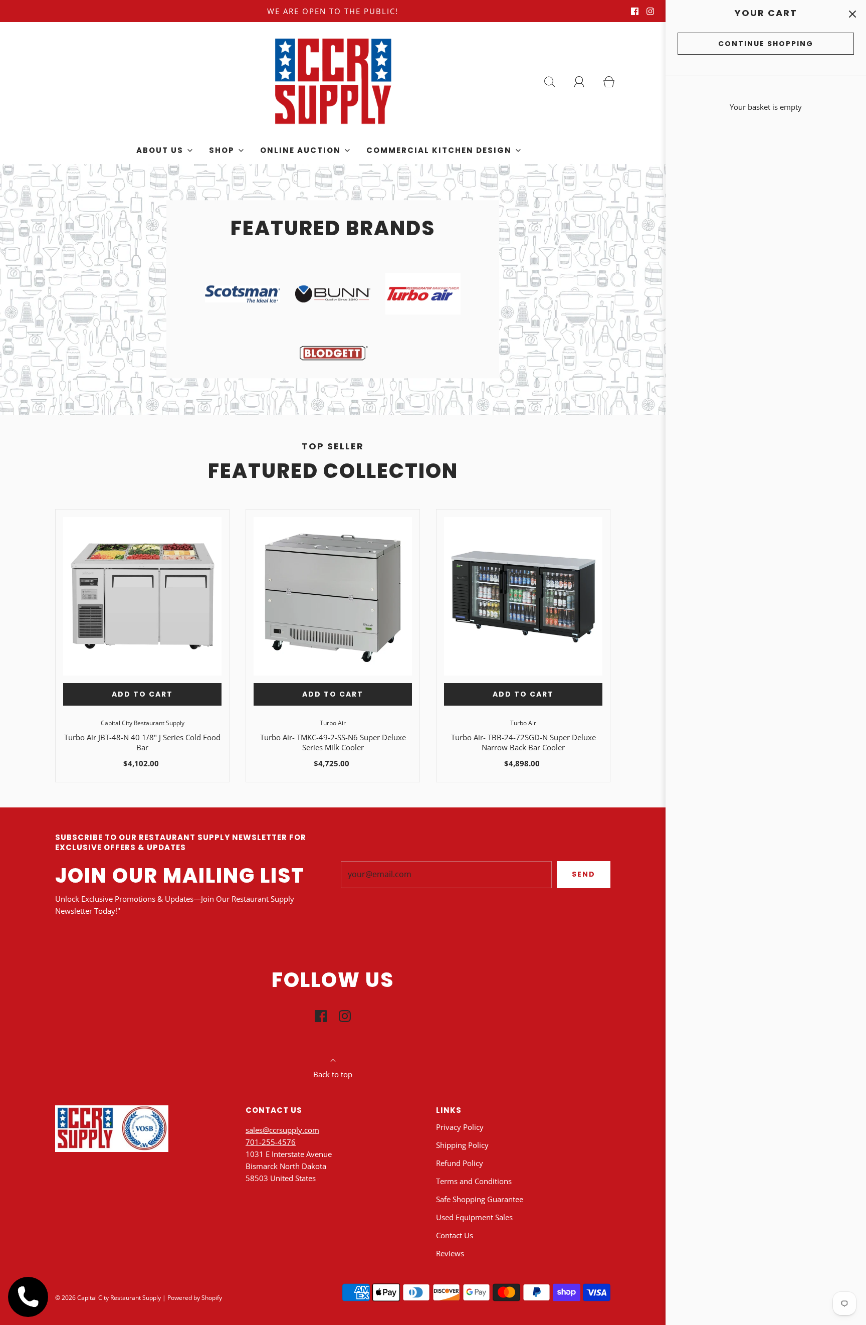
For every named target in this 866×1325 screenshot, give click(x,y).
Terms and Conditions (474, 1181)
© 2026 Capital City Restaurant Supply (108, 1297)
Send (583, 874)
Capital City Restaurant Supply (142, 723)
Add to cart (142, 694)
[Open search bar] (555, 82)
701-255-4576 (271, 1142)
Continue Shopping (765, 44)
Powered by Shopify (194, 1297)
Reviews (450, 1253)
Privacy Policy (460, 1127)
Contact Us (454, 1235)
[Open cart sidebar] (852, 14)
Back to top (332, 1074)
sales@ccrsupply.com (282, 1130)
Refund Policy (459, 1163)
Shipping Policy (462, 1145)
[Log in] (585, 82)
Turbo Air (333, 723)
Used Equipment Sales (474, 1217)
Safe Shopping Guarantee (479, 1199)
